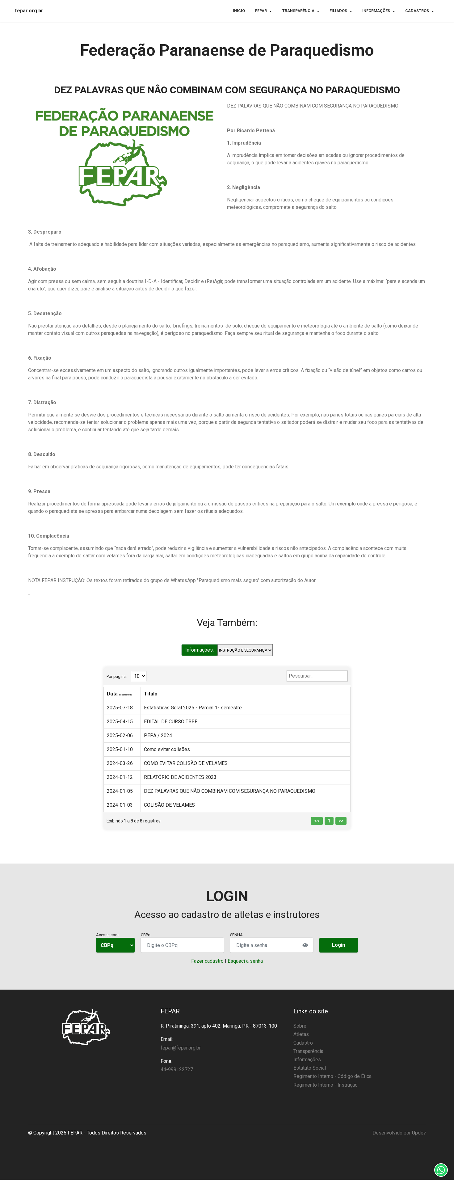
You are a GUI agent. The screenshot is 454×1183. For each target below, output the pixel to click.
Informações (307, 1060)
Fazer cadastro (207, 961)
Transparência (308, 1051)
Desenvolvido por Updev (399, 1133)
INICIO (239, 10)
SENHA (236, 934)
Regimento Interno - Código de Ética (332, 1076)
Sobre (299, 1026)
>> (340, 821)
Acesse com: (108, 934)
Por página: (117, 676)
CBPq (145, 934)
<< (317, 821)
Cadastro (303, 1043)
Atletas (301, 1034)
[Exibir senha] (305, 945)
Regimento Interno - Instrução (325, 1085)
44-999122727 (177, 1069)
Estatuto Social (309, 1068)
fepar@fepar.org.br (181, 1048)
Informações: (199, 650)
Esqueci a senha (245, 961)
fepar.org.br (29, 10)
